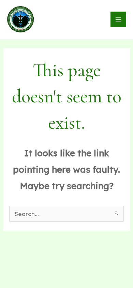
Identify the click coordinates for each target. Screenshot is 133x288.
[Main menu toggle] (118, 19)
